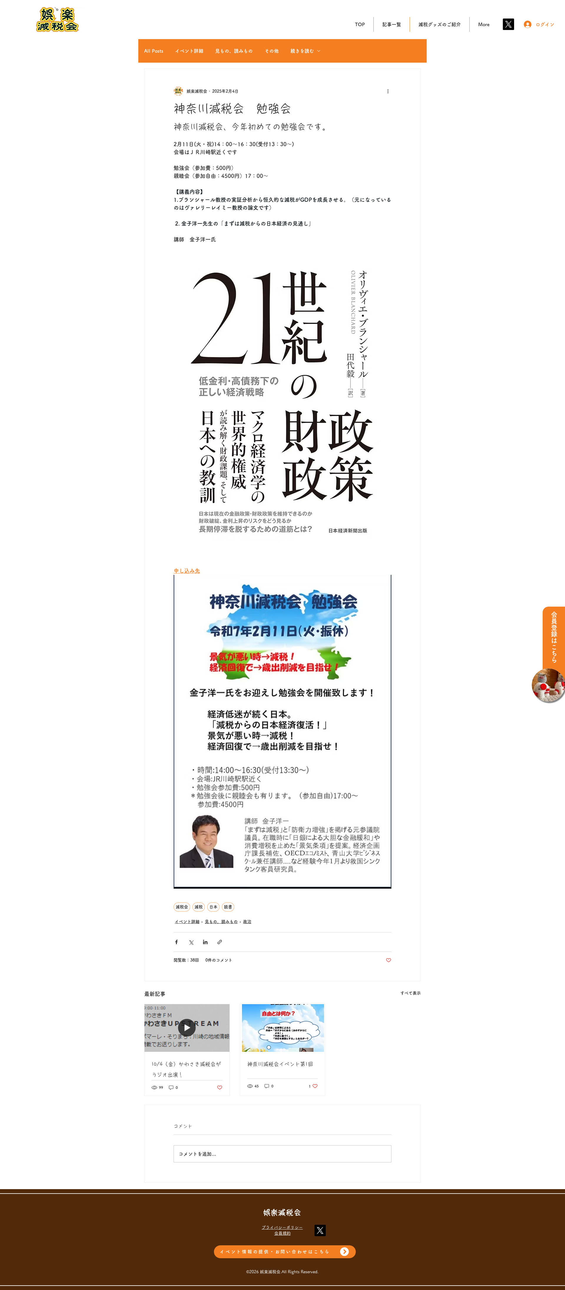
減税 (199, 907)
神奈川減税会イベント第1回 (280, 1064)
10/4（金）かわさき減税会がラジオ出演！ (186, 1069)
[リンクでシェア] (219, 942)
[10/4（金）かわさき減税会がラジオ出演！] (187, 1028)
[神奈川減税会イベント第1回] (282, 1028)
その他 (272, 51)
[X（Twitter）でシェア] (191, 942)
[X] (508, 24)
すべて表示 (410, 993)
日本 (213, 907)
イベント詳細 (189, 51)
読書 (228, 907)
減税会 (182, 907)
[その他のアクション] (387, 91)
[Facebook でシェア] (176, 942)
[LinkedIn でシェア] (205, 942)
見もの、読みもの (234, 51)
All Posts (153, 51)
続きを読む (302, 51)
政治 (247, 921)
